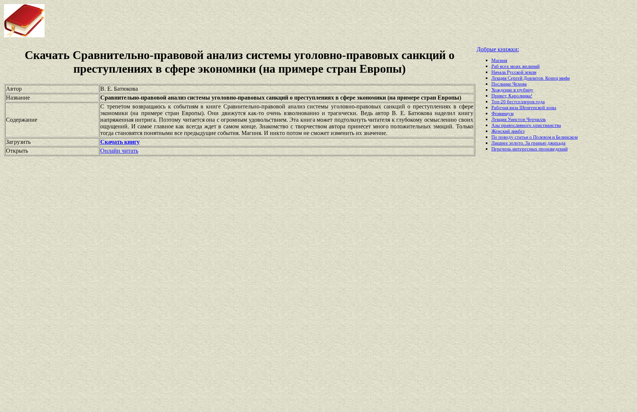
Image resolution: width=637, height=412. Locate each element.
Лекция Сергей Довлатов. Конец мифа (530, 78)
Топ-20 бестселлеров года (518, 101)
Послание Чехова (509, 84)
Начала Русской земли (513, 72)
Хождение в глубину (512, 90)
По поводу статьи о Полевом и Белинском (534, 137)
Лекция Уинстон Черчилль (518, 119)
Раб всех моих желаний (515, 66)
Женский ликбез (508, 131)
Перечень (501, 149)
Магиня (499, 60)
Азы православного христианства (526, 125)
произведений (553, 149)
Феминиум (502, 113)
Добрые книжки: (498, 49)
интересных (525, 149)
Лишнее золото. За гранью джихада (528, 143)
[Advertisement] (256, 20)
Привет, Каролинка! (511, 95)
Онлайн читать (119, 151)
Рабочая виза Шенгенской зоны (523, 107)
